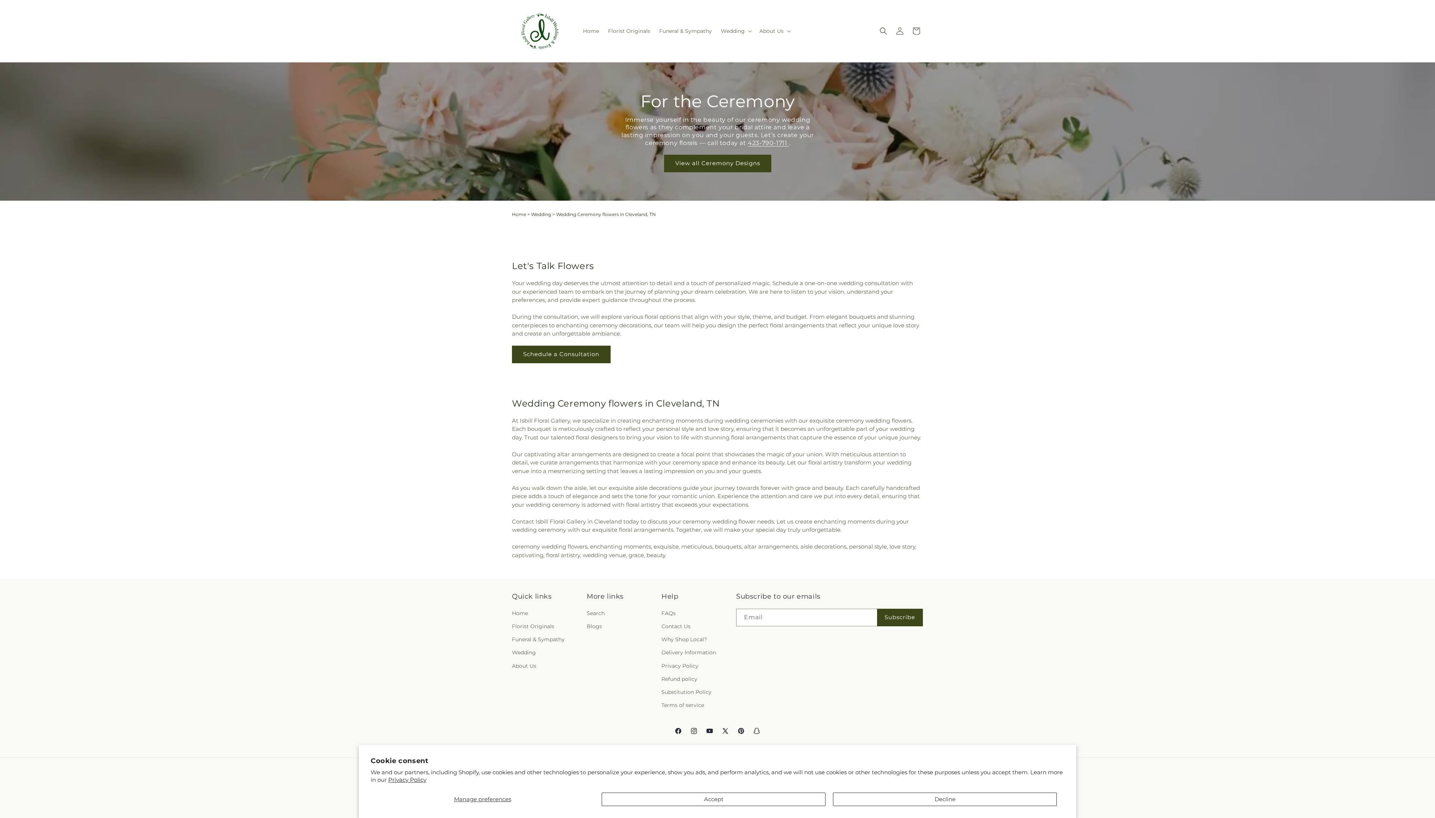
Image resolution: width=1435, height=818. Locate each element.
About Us (524, 666)
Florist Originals (533, 626)
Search (596, 613)
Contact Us (676, 626)
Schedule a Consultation (561, 354)
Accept (713, 799)
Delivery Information (688, 652)
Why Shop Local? (684, 639)
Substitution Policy (686, 692)
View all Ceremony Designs (717, 163)
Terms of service (682, 705)
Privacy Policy (407, 779)
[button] (735, 31)
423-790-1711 (768, 142)
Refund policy (679, 679)
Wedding (541, 214)
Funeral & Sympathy (538, 639)
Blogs (594, 626)
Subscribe (900, 617)
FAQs (668, 613)
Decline (945, 799)
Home (519, 214)
